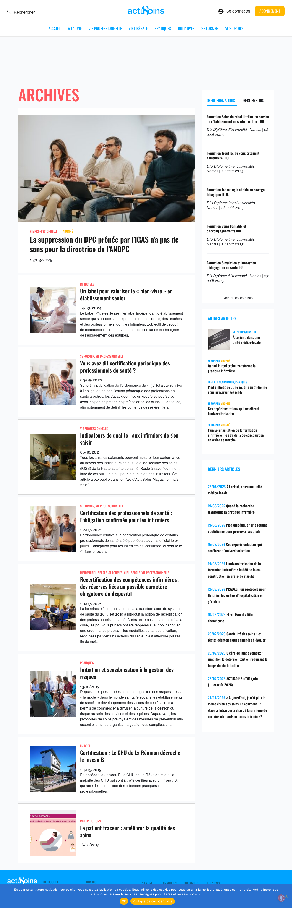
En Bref (85, 745)
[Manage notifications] (281, 898)
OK (124, 901)
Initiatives (186, 28)
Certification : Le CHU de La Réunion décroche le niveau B (130, 756)
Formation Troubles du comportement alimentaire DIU (233, 155)
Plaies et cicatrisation (221, 382)
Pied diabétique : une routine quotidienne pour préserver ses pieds (237, 389)
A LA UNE (75, 28)
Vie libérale (138, 28)
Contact (92, 882)
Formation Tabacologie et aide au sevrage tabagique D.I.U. (236, 192)
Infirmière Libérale (93, 572)
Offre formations (221, 100)
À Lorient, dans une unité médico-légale (247, 339)
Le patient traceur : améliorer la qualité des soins (127, 831)
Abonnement (269, 11)
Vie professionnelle (105, 28)
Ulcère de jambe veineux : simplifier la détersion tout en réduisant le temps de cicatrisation (237, 659)
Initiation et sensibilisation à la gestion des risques (127, 673)
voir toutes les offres (238, 297)
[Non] (286, 896)
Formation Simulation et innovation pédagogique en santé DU (231, 265)
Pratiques (162, 28)
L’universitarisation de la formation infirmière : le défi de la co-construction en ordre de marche (236, 435)
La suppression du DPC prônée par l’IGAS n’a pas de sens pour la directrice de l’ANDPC (104, 244)
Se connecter (238, 11)
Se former (209, 28)
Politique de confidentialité (152, 901)
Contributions (90, 821)
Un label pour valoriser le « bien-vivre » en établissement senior (126, 294)
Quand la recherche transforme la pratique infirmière (232, 368)
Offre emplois (253, 100)
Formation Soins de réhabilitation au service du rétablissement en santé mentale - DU (238, 119)
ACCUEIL (55, 28)
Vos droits (234, 28)
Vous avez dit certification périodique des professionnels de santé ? (125, 366)
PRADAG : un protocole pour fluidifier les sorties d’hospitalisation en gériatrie (237, 595)
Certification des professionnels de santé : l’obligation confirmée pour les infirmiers (126, 516)
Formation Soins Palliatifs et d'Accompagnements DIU (226, 228)
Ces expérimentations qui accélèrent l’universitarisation (233, 411)
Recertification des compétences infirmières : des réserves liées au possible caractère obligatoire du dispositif (130, 586)
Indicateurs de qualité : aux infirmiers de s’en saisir (129, 438)
